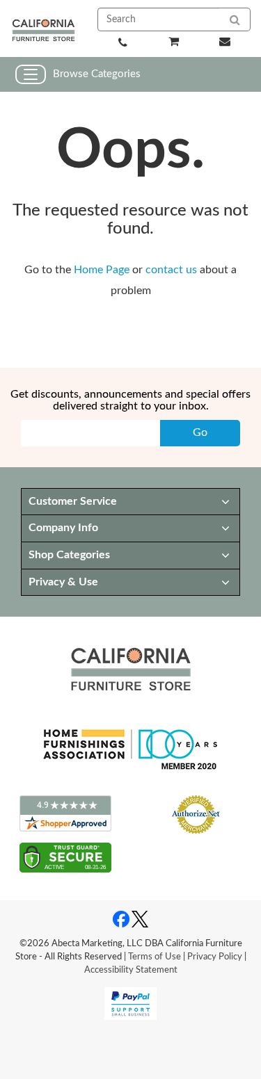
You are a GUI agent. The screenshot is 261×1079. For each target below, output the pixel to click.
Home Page (101, 269)
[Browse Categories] (30, 74)
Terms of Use (154, 957)
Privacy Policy (214, 957)
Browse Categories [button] (97, 74)
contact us (171, 269)
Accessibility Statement (130, 970)
